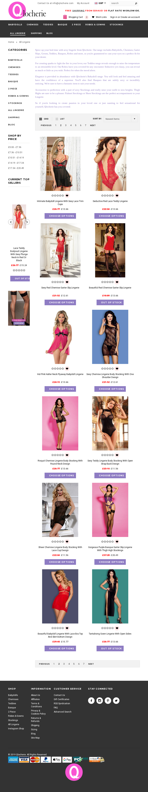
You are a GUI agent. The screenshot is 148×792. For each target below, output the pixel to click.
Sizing (34, 729)
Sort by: (97, 119)
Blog (33, 733)
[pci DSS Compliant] (80, 759)
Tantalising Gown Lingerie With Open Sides (110, 634)
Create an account (130, 17)
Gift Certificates (61, 699)
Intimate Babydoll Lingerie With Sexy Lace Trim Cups (60, 203)
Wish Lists (101, 17)
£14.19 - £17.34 (16, 163)
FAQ (56, 707)
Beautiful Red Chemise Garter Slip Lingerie (110, 287)
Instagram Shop (16, 728)
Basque (62, 24)
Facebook (91, 700)
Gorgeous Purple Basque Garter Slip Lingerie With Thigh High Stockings (110, 549)
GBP (100, 3)
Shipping (35, 725)
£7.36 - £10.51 (15, 152)
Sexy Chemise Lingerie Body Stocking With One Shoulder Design (110, 376)
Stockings (116, 24)
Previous (46, 125)
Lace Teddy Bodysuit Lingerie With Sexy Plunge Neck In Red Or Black (19, 254)
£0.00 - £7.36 (14, 147)
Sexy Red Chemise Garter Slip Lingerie (60, 287)
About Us (35, 695)
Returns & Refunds (36, 719)
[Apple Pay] (56, 759)
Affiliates (35, 699)
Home (11, 42)
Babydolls (15, 24)
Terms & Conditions (36, 705)
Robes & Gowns (95, 24)
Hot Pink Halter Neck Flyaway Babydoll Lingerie (60, 374)
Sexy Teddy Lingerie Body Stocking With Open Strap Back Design (110, 462)
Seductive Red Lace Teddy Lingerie (110, 201)
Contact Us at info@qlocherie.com (56, 3)
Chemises (32, 24)
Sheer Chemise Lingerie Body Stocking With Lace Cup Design (60, 549)
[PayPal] (46, 760)
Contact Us (59, 695)
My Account (83, 3)
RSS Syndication (62, 703)
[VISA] (24, 759)
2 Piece (76, 24)
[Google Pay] (67, 759)
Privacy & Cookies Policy (38, 712)
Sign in (113, 17)
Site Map (35, 738)
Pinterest (108, 700)
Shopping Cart (78, 17)
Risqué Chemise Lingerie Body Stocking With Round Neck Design (60, 462)
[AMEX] (13, 759)
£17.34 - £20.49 (16, 168)
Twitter (116, 700)
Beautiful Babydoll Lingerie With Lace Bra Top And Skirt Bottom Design (60, 635)
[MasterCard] (35, 759)
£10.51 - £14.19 (16, 157)
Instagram (99, 700)
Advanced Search (62, 712)
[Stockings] (19, 308)
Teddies (48, 24)
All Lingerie (17, 33)
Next (92, 125)
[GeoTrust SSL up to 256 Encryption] (97, 760)
